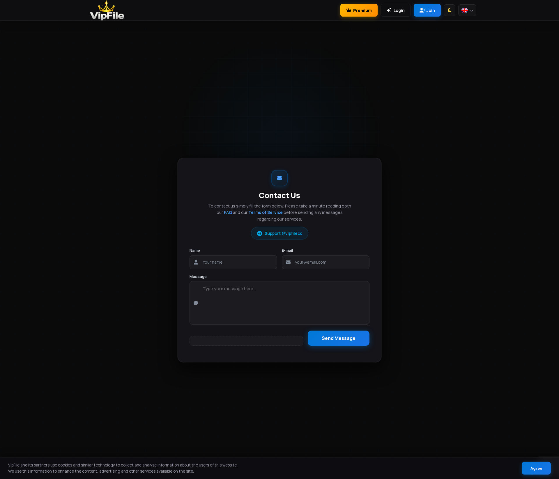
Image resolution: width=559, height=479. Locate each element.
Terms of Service (265, 212)
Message (198, 276)
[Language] (467, 10)
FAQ (228, 212)
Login (399, 10)
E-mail (287, 250)
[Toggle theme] (449, 10)
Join (431, 10)
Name (195, 250)
